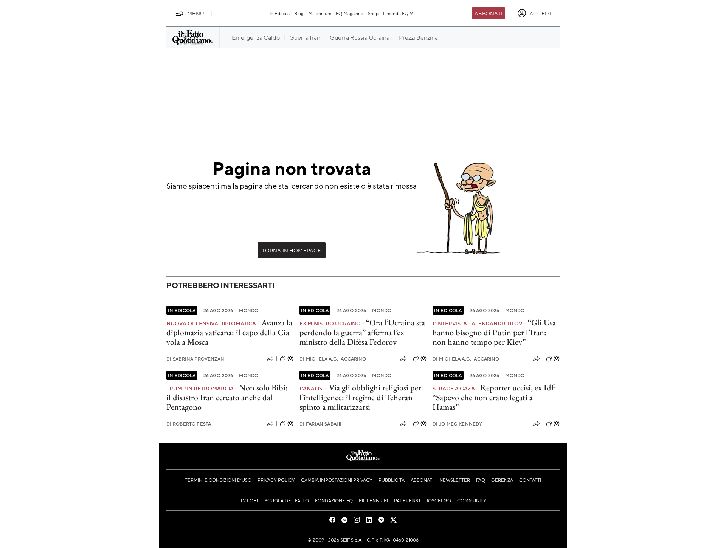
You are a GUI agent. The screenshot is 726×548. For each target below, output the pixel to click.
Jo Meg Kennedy (457, 424)
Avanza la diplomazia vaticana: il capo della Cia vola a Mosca (229, 332)
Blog (299, 13)
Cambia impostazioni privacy (336, 480)
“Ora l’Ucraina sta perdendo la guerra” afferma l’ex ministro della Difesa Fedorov (362, 332)
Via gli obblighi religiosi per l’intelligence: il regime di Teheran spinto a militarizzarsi (360, 397)
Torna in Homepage (291, 250)
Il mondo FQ (395, 13)
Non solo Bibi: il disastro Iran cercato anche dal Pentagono (227, 397)
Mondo (248, 310)
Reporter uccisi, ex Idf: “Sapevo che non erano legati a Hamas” (494, 397)
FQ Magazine (349, 13)
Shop (373, 13)
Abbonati (488, 13)
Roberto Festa (188, 424)
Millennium (319, 13)
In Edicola (280, 13)
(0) (290, 358)
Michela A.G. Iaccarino (332, 359)
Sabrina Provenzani (196, 359)
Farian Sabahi (320, 424)
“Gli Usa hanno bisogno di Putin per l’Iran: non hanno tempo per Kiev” (494, 332)
